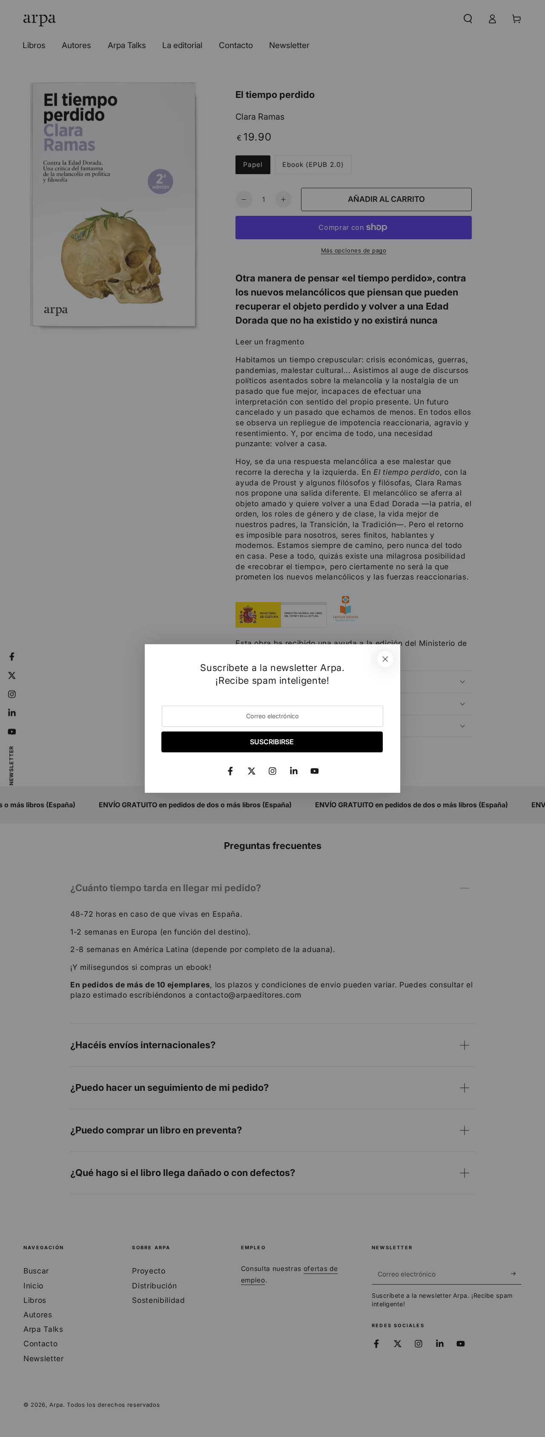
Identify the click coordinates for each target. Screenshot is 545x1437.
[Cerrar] (385, 659)
